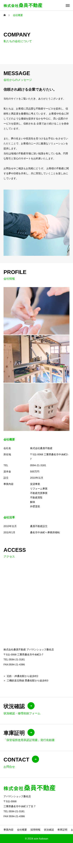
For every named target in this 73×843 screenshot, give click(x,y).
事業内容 (8, 829)
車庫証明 (62, 829)
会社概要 (22, 829)
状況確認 (49, 829)
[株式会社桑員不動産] (23, 5)
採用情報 (35, 829)
